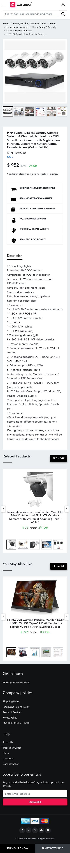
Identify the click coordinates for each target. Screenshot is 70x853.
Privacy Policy (10, 717)
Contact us (8, 758)
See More (58, 458)
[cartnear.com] (21, 4)
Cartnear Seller (10, 764)
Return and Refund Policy (16, 706)
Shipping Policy (11, 701)
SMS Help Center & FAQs (16, 723)
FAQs (6, 753)
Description (14, 255)
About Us (8, 742)
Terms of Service (11, 712)
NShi (10, 157)
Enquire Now (19, 848)
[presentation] (3, 509)
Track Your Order (12, 747)
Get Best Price (53, 848)
